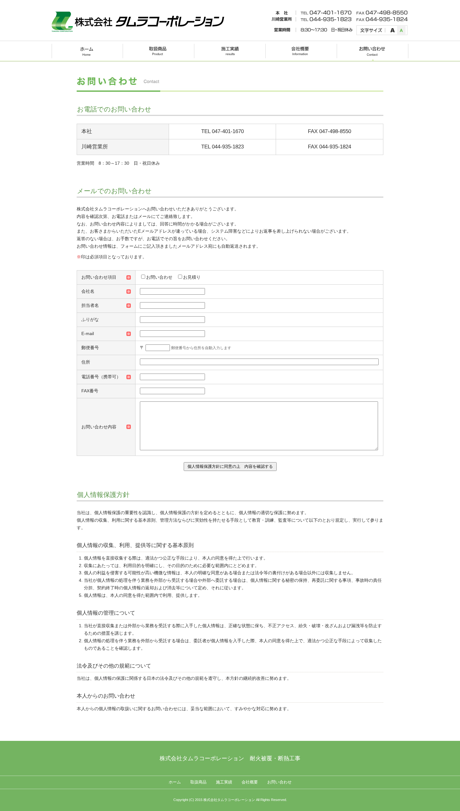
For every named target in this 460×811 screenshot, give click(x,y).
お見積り (192, 277)
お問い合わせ (159, 277)
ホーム (175, 782)
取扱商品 (198, 782)
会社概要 (250, 782)
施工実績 (224, 782)
